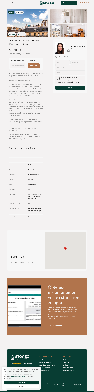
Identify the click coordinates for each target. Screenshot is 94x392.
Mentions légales (64, 384)
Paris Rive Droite (44, 360)
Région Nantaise (44, 368)
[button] (6, 3)
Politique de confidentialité (18, 376)
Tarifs (57, 384)
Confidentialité (78, 384)
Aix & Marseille (43, 370)
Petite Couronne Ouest (46, 365)
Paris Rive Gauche (44, 362)
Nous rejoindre (68, 368)
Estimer (66, 360)
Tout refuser (21, 386)
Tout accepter (21, 382)
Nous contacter (69, 370)
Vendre (66, 362)
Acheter (66, 365)
